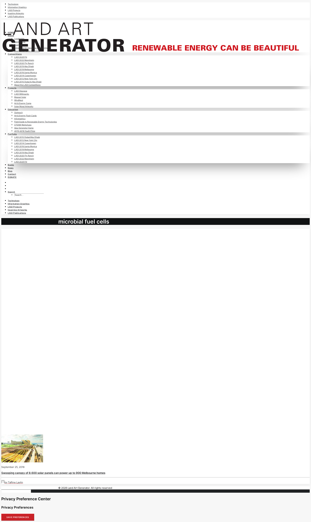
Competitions (15, 54)
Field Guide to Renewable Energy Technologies (35, 122)
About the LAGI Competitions (27, 85)
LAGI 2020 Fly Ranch (24, 63)
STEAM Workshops (22, 125)
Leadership (19, 38)
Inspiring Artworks (16, 13)
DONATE (12, 177)
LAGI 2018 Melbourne (24, 69)
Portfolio (12, 134)
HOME (11, 32)
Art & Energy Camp (22, 103)
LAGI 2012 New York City (25, 78)
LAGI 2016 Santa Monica (25, 72)
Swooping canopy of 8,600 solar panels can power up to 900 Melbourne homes (53, 473)
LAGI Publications (16, 16)
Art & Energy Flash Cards (25, 115)
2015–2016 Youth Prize (24, 131)
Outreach (18, 112)
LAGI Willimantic (21, 94)
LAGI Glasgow (20, 91)
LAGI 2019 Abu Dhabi (24, 66)
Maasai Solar (20, 97)
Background (19, 42)
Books (11, 165)
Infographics (19, 118)
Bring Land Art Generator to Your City (31, 48)
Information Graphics (17, 7)
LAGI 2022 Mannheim (24, 60)
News (10, 168)
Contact (12, 174)
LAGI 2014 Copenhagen (25, 75)
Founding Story (21, 45)
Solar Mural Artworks (23, 106)
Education (13, 109)
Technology (13, 4)
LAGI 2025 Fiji (20, 57)
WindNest (18, 100)
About (11, 35)
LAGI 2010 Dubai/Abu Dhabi (27, 137)
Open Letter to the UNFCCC (27, 51)
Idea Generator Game (24, 128)
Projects (12, 88)
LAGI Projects (14, 10)
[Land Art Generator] (155, 24)
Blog (10, 171)
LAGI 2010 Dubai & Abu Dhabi (27, 82)
